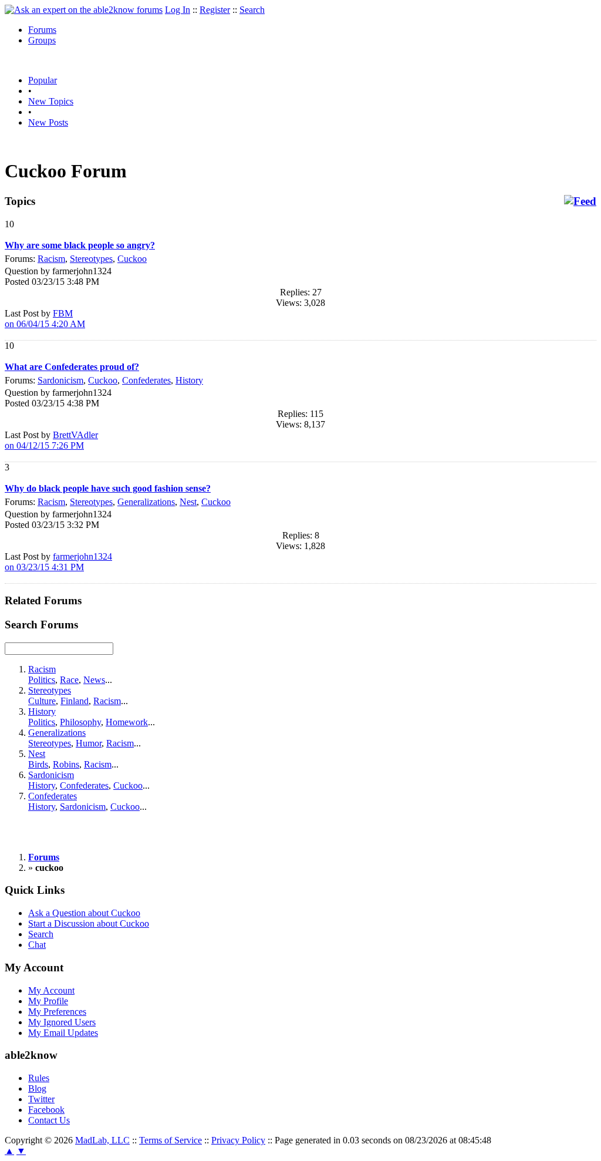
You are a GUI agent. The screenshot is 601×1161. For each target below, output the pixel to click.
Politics (41, 680)
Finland (74, 701)
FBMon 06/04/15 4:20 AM (45, 318)
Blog (37, 1088)
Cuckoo (132, 259)
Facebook (46, 1110)
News (94, 680)
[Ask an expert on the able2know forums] (84, 10)
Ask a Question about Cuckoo (84, 913)
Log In (177, 10)
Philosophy (80, 722)
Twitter (41, 1099)
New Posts (48, 122)
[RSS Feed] (580, 201)
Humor (89, 743)
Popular (42, 80)
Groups (42, 40)
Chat (37, 945)
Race (69, 680)
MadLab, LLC (102, 1140)
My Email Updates (63, 1033)
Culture (42, 701)
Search (252, 10)
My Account (51, 990)
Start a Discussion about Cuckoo (88, 923)
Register (215, 10)
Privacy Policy (238, 1140)
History (189, 380)
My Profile (48, 1001)
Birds (38, 764)
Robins (66, 764)
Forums (42, 30)
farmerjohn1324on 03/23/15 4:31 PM (58, 561)
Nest (188, 502)
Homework (127, 722)
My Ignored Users (62, 1022)
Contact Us (49, 1120)
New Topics (50, 101)
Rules (38, 1078)
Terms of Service (170, 1140)
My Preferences (57, 1012)
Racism (51, 259)
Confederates (146, 380)
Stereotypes (91, 259)
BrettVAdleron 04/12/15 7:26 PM (51, 440)
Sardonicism (60, 380)
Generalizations (146, 502)
